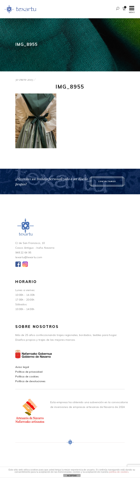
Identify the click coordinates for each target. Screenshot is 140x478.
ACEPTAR (72, 476)
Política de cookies (27, 376)
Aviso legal (22, 367)
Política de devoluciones (30, 381)
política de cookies (119, 472)
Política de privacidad (28, 371)
